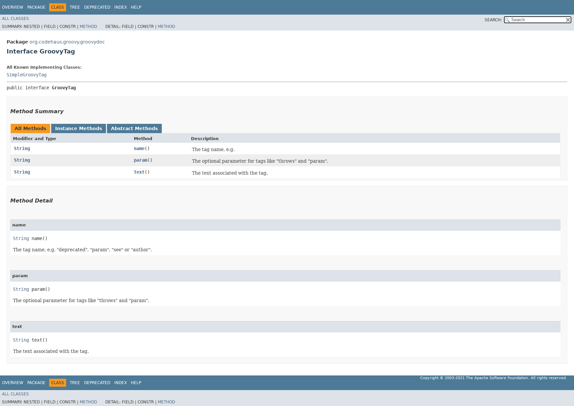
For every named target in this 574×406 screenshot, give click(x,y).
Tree (75, 7)
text (139, 172)
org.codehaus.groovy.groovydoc (67, 41)
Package (36, 7)
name (139, 148)
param (140, 160)
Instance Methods (78, 128)
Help (136, 7)
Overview (12, 7)
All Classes (15, 18)
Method (88, 26)
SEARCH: (493, 20)
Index (120, 7)
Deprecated (97, 7)
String (22, 148)
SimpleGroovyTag (27, 74)
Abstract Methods (134, 128)
